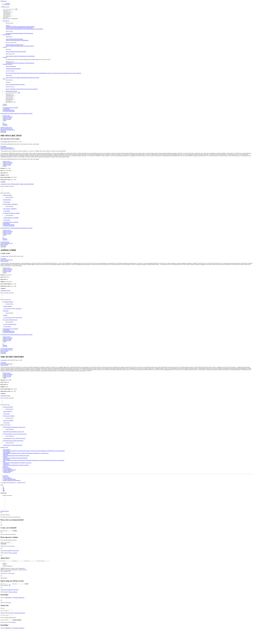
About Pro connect (23, 89)
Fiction (12, 26)
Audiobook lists (17, 33)
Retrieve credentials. (13, 552)
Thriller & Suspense (18, 26)
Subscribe (32, 63)
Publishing (14, 68)
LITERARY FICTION (5, 184)
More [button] (4, 78)
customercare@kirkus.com (19, 597)
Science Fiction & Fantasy (11, 27)
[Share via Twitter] (7, 118)
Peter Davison (18, 308)
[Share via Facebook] (7, 116)
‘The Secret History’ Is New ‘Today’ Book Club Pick (14, 438)
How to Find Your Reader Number (17, 612)
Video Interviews (7, 14)
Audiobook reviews (7, 12)
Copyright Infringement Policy (9, 469)
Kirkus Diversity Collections (9, 462)
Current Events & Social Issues (12, 28)
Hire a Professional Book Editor (9, 460)
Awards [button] (4, 47)
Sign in (2, 568)
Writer (4, 564)
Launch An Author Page (32, 89)
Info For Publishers (25, 465)
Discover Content (9, 89)
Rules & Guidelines (28, 56)
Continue (15, 530)
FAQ (15, 465)
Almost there (3, 543)
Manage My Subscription (18, 458)
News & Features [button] (6, 34)
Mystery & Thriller (21, 40)
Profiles (7, 44)
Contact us (5, 466)
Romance (33, 26)
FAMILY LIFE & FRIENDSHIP (27, 184)
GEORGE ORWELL (7, 306)
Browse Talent (16, 89)
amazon (2, 129)
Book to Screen (9, 45)
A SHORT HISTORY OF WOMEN (11, 217)
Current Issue (8, 63)
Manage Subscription (25, 63)
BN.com (13, 129)
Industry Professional (7, 566)
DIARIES (5, 315)
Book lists (12, 33)
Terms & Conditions (7, 468)
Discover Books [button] (6, 449)
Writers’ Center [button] (6, 459)
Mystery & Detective (26, 26)
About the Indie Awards (11, 56)
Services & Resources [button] (7, 64)
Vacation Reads (30, 33)
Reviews (5, 124)
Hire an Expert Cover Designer (50, 73)
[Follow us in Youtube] (3, 490)
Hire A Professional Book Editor (12, 73)
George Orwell (5, 256)
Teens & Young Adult (34, 28)
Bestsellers (8, 33)
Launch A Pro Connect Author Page (73, 73)
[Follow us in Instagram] (3, 489)
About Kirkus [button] (6, 463)
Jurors (25, 51)
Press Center (18, 465)
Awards (15, 44)
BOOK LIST (7, 113)
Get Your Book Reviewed (24, 73)
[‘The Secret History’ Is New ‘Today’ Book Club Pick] (14, 433)
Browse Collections (10, 84)
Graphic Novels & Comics (24, 28)
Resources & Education (11, 66)
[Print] (4, 120)
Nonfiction (19, 27)
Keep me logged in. (5, 571)
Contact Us (5, 475)
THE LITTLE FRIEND (8, 420)
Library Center (9, 75)
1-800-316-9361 (8, 597)
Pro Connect (6, 17)
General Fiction (9, 39)
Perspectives (11, 44)
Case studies (16, 77)
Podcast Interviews (7, 16)
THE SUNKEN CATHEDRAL (10, 208)
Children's (41, 28)
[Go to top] (4, 493)
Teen (18, 39)
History (31, 27)
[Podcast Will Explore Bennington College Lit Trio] (14, 427)
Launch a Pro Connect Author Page (43, 460)
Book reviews (6, 10)
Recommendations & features (25, 77)
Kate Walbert (5, 141)
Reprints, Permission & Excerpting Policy (8, 471)
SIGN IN (8, 3)
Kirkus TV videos (40, 453)
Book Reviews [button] (6, 20)
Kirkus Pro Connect (19, 462)
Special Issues (14, 63)
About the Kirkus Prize (19, 51)
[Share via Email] (7, 119)
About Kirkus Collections (19, 84)
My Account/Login (27, 462)
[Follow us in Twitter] (3, 488)
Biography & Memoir (25, 27)
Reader (4, 563)
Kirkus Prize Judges (25, 455)
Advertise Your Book (61, 73)
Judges (33, 56)
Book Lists (10, 453)
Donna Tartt (4, 360)
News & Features (7, 13)
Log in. (13, 546)
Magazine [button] (5, 57)
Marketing (18, 68)
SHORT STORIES (15, 184)
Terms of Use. (22, 568)
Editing (10, 68)
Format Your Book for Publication (37, 73)
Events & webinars (35, 77)
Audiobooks (8, 26)
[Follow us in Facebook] (3, 487)
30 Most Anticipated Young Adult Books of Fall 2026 (21, 113)
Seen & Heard (20, 44)
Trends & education (10, 77)
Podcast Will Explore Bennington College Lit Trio (13, 431)
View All (8, 25)
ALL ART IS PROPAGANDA (9, 324)
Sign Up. (14, 622)
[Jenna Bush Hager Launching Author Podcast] (13, 440)
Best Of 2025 (24, 33)
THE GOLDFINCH (7, 411)
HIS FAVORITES (7, 199)
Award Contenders (20, 56)
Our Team (8, 465)
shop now (3, 128)
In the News (14, 45)
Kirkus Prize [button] (5, 454)
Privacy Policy (6, 467)
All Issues (19, 63)
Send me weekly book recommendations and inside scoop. (13, 569)
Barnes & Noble (7, 129)
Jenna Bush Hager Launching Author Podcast (12, 445)
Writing (7, 68)
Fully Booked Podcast (29, 45)
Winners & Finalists (10, 51)
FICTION (5, 125)
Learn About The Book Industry (57, 460)
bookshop (6, 244)
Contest (12, 465)
